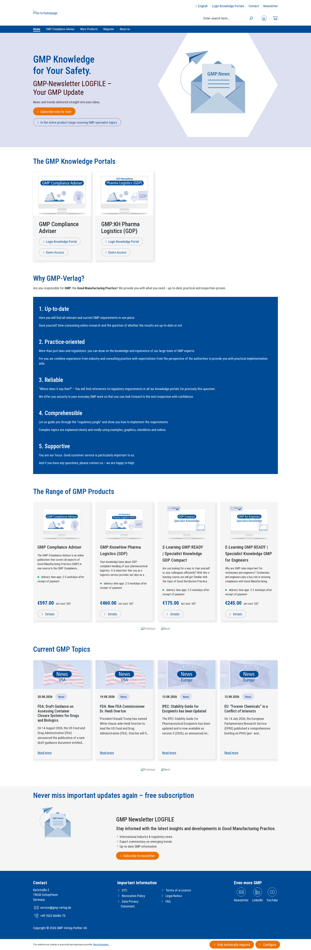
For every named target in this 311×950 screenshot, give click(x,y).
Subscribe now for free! (55, 112)
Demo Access (55, 252)
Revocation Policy (133, 896)
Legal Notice (174, 896)
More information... (101, 944)
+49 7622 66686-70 (52, 916)
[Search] (251, 18)
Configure (269, 945)
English (202, 6)
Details (50, 614)
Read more (45, 753)
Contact (254, 6)
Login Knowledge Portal (61, 241)
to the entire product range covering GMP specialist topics (78, 122)
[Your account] (264, 18)
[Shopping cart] (275, 18)
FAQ (168, 901)
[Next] (166, 628)
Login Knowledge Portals (228, 6)
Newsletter (270, 6)
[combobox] (228, 18)
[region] (155, 567)
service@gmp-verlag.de (55, 907)
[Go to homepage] (45, 12)
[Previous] (148, 628)
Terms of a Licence (178, 890)
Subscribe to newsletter (139, 856)
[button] (148, 769)
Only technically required (233, 945)
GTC (124, 890)
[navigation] (155, 628)
